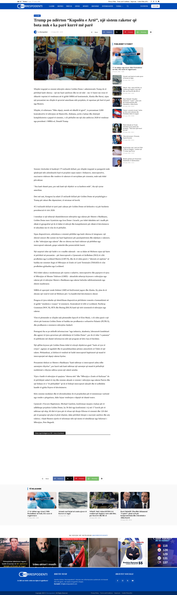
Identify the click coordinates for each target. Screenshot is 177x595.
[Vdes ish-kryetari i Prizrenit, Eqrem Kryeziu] (117, 139)
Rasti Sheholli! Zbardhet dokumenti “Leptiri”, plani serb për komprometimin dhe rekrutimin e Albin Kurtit (134, 515)
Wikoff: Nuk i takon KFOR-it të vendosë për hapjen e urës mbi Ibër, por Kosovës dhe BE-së (132, 89)
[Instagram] (153, 1)
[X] (156, 1)
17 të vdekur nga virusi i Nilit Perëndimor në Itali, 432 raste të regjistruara (127, 68)
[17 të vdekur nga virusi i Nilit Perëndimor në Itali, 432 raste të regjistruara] (127, 56)
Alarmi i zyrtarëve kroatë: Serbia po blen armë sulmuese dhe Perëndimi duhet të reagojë (132, 112)
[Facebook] (151, 1)
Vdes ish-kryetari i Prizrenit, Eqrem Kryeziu (131, 137)
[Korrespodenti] (35, 32)
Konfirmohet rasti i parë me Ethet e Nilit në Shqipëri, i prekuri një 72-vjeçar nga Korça (133, 149)
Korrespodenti (43, 32)
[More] (151, 32)
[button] (128, 6)
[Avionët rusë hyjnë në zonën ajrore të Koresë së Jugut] (117, 79)
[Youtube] (158, 1)
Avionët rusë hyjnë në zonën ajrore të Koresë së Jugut (133, 77)
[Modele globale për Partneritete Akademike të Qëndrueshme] (117, 162)
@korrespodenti (100, 535)
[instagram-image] (14, 552)
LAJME (37, 15)
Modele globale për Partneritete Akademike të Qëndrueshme (132, 159)
